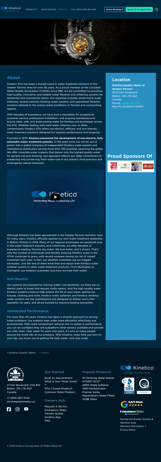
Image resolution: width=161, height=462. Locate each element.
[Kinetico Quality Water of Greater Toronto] (11, 9)
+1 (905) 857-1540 (18, 398)
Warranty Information (132, 426)
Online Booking (113, 9)
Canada (11, 392)
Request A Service (56, 406)
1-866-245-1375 (131, 103)
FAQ (47, 420)
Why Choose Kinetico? (58, 388)
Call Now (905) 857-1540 (83, 9)
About (61, 9)
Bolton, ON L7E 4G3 (19, 388)
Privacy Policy (127, 430)
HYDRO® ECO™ (91, 381)
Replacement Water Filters (98, 395)
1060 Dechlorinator (94, 388)
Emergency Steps (55, 410)
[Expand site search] (157, 9)
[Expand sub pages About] (66, 9)
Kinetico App (53, 417)
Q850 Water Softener (95, 385)
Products (31, 9)
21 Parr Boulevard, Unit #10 (23, 385)
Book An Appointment (58, 378)
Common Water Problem (60, 392)
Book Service (49, 9)
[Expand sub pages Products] (37, 9)
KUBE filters (89, 399)
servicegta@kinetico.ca (21, 401)
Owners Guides (54, 413)
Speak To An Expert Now (139, 9)
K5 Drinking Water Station (98, 378)
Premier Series (91, 392)
